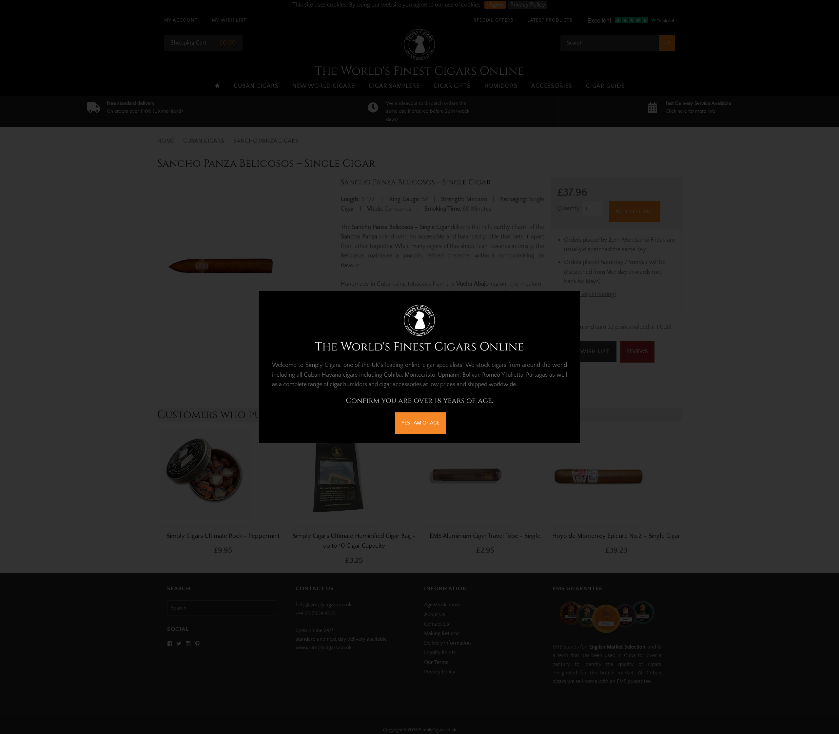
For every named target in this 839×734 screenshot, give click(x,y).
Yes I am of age (420, 423)
